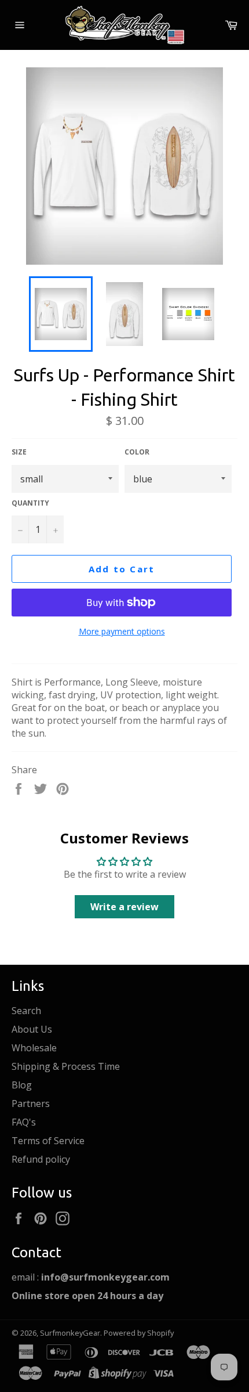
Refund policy (41, 1159)
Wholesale (34, 1047)
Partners (31, 1103)
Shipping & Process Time (66, 1066)
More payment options (122, 631)
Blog (22, 1085)
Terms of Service (48, 1140)
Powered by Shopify (139, 1333)
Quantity (30, 503)
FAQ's (24, 1122)
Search (26, 1010)
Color (136, 452)
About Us (32, 1029)
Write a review (124, 906)
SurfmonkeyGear (70, 1333)
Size (19, 452)
